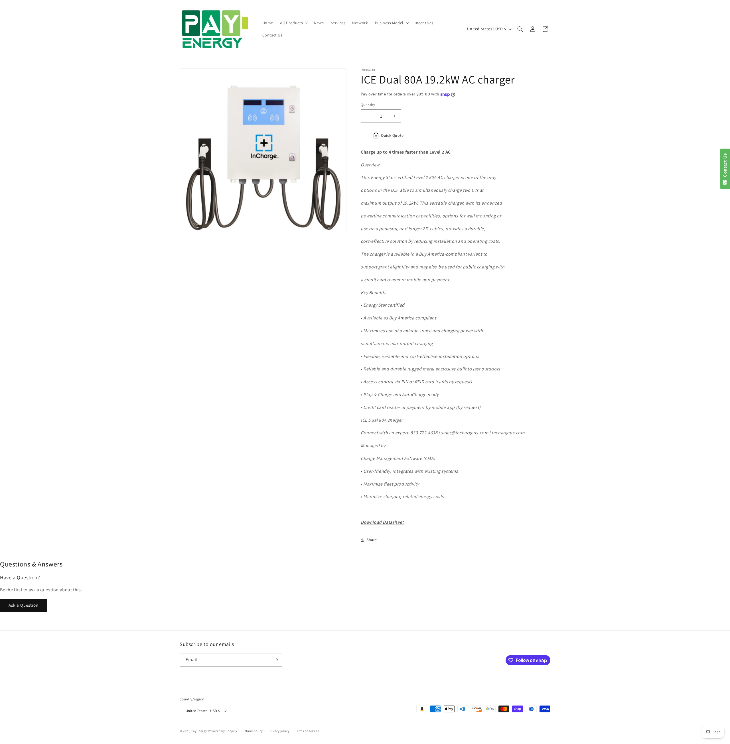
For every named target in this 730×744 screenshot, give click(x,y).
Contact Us (725, 166)
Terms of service (307, 731)
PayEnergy (199, 731)
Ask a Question (23, 605)
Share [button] (371, 539)
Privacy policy (279, 731)
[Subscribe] (275, 659)
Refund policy (253, 731)
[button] (294, 23)
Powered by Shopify (222, 731)
